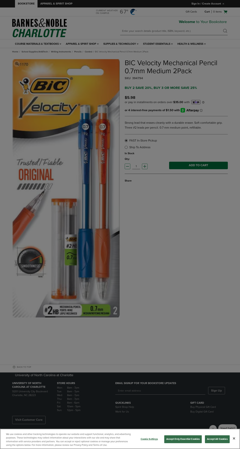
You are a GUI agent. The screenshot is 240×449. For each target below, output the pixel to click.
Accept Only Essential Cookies (183, 439)
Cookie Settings (149, 439)
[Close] (234, 438)
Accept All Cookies (217, 439)
